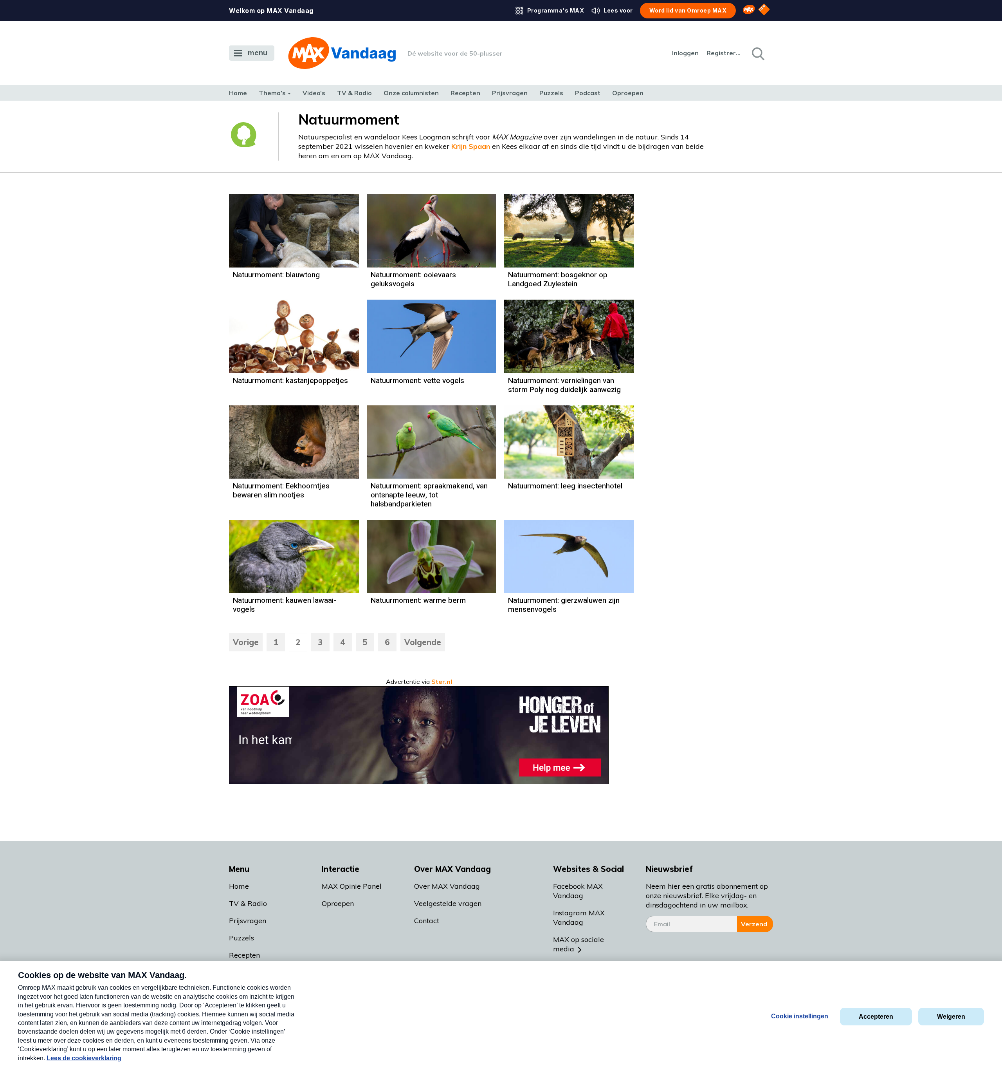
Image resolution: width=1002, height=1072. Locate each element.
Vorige (246, 642)
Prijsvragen (510, 93)
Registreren (724, 53)
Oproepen (627, 93)
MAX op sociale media (578, 944)
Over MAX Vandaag (447, 886)
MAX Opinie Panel (352, 886)
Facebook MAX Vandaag (578, 891)
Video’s (314, 93)
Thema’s (272, 93)
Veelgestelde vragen (447, 903)
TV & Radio (354, 93)
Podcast (587, 93)
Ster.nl (441, 681)
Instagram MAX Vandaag (579, 917)
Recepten (465, 93)
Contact (426, 920)
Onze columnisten (411, 93)
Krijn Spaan (471, 146)
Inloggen (685, 53)
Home (238, 93)
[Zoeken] (757, 53)
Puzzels (551, 93)
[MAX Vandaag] (342, 53)
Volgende (422, 642)
